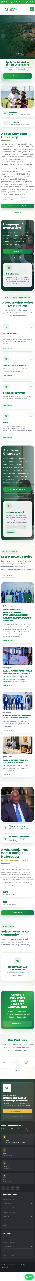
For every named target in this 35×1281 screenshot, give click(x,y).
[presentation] (3, 36)
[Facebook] (3, 1188)
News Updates (20, 2)
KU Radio (31, 2)
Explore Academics (16, 489)
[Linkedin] (13, 1188)
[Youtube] (18, 1188)
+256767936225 (7, 1155)
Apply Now (17, 212)
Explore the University (16, 206)
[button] (15, 53)
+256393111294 (7, 1168)
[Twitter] (8, 1188)
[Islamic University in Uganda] (26, 1062)
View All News (7, 575)
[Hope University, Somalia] (9, 1062)
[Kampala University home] (7, 1088)
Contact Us (17, 258)
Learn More (17, 496)
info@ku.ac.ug (7, 2)
